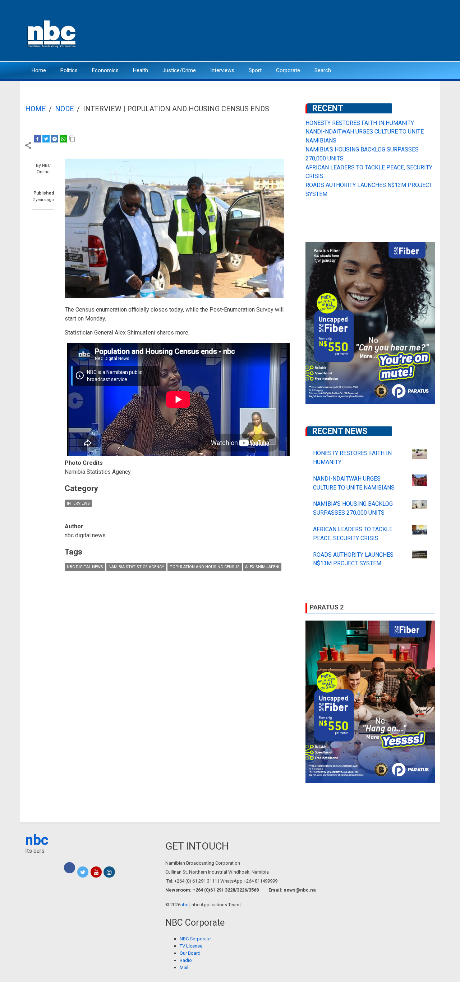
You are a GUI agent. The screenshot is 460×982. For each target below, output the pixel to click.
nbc (37, 840)
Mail (184, 967)
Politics (69, 70)
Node (64, 108)
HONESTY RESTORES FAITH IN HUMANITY (359, 123)
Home (39, 70)
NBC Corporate (195, 938)
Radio (186, 960)
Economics (105, 70)
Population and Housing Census (205, 567)
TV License (191, 946)
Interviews (222, 70)
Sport (255, 70)
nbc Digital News (85, 567)
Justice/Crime (179, 70)
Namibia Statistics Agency (136, 567)
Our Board (190, 953)
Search (322, 70)
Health (140, 70)
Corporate (288, 70)
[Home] (52, 33)
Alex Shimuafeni (262, 567)
